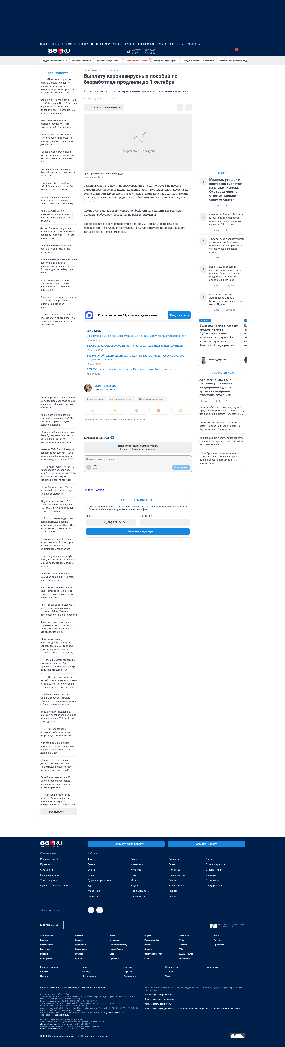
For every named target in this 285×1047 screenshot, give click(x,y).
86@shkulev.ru (75, 1010)
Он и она (174, 859)
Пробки (161, 44)
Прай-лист (46, 864)
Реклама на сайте (50, 859)
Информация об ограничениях (159, 995)
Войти (95, 469)
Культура (136, 869)
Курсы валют (146, 44)
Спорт (209, 859)
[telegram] (91, 910)
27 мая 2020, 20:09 (92, 99)
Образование (138, 896)
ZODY (171, 44)
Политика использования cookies (160, 999)
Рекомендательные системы (157, 1004)
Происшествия (177, 875)
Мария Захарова (105, 385)
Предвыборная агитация (54, 885)
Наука (134, 885)
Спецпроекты (214, 885)
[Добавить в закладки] (180, 107)
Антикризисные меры (121, 399)
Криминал (137, 864)
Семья (172, 896)
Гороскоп (130, 44)
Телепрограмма (100, 44)
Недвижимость (49, 44)
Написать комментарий (107, 107)
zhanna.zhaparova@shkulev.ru (54, 1024)
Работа (173, 880)
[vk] (99, 910)
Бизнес (92, 864)
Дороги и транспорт (99, 880)
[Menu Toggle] (42, 51)
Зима (134, 859)
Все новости (59, 73)
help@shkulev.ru (62, 1015)
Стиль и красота (215, 864)
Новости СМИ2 (94, 489)
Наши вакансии (49, 875)
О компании (47, 869)
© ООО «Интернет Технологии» (93, 1036)
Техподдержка (48, 880)
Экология (211, 875)
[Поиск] (227, 51)
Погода (83, 44)
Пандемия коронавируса (151, 399)
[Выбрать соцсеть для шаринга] (188, 107)
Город (91, 875)
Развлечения (176, 885)
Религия (173, 890)
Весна (91, 869)
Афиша (117, 44)
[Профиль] (243, 51)
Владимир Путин (95, 399)
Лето (134, 875)
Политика (174, 869)
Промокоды (193, 44)
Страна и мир (214, 869)
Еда (90, 885)
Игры (180, 44)
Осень (172, 864)
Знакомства (69, 44)
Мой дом (136, 880)
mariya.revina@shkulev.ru (51, 1029)
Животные (94, 890)
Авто (91, 859)
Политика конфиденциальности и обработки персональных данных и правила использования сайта (192, 1008)
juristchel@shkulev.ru (115, 1012)
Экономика (212, 880)
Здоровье (93, 896)
